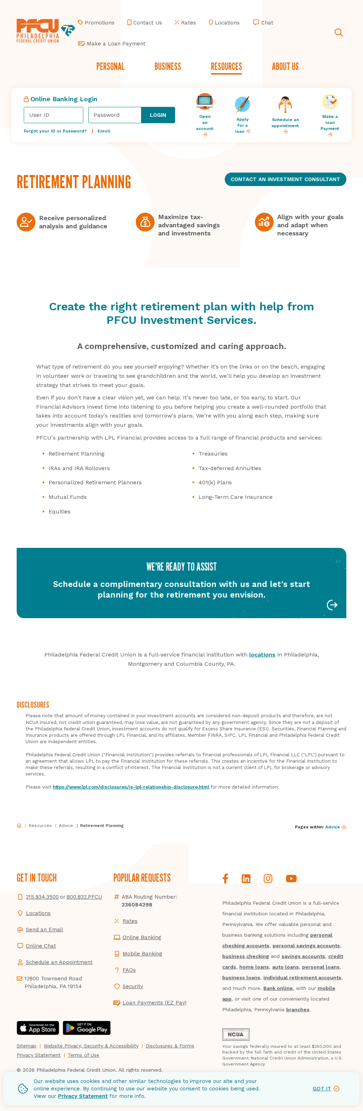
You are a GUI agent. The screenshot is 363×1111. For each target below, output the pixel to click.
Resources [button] (226, 66)
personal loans (321, 967)
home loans (254, 967)
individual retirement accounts (302, 977)
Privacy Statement (83, 1096)
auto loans (285, 967)
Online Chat (41, 946)
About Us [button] (285, 66)
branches (297, 1009)
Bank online (278, 988)
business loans (241, 977)
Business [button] (168, 66)
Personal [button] (110, 66)
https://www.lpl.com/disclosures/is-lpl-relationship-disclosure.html (131, 787)
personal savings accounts (306, 945)
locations (262, 654)
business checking (245, 956)
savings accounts (303, 956)
